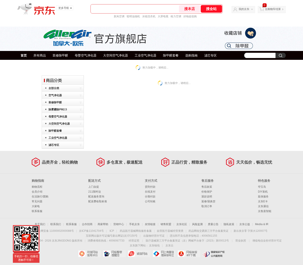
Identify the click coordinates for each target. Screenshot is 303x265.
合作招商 (87, 224)
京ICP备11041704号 (91, 230)
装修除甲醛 (60, 55)
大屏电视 (163, 16)
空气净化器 (55, 95)
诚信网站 (139, 253)
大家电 (36, 206)
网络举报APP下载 (188, 253)
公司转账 (150, 201)
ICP (112, 230)
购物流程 (37, 186)
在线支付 (150, 191)
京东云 (169, 245)
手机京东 (134, 224)
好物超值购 (190, 16)
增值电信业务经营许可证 (267, 240)
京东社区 (181, 224)
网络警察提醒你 (114, 253)
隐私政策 (229, 224)
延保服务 (263, 196)
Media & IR (261, 224)
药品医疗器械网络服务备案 (136, 230)
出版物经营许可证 (154, 235)
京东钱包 (154, 245)
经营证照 (134, 240)
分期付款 (150, 196)
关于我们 (40, 224)
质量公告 (213, 224)
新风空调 (119, 16)
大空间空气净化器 (115, 55)
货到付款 (150, 186)
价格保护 (206, 191)
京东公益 (244, 224)
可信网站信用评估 (89, 253)
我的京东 (244, 9)
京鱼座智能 (264, 211)
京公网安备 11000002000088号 (54, 230)
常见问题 (37, 201)
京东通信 (263, 206)
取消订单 (206, 206)
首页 (24, 55)
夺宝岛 (262, 186)
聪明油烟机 (133, 16)
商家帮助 (103, 224)
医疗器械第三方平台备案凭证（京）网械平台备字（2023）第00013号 (187, 240)
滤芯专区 (210, 55)
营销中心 (118, 224)
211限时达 (94, 191)
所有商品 (39, 55)
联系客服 (37, 211)
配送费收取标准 (97, 201)
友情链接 (150, 224)
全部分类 (54, 88)
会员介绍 (37, 191)
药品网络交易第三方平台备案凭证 (208, 230)
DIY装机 (263, 191)
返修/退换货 (208, 201)
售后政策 (206, 186)
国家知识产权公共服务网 (213, 253)
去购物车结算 (273, 9)
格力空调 (176, 16)
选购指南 (191, 55)
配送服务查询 (96, 196)
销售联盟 (166, 224)
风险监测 (197, 224)
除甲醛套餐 (171, 55)
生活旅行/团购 (40, 196)
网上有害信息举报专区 (164, 253)
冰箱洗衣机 (148, 16)
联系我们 (55, 224)
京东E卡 (263, 201)
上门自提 (93, 186)
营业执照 (240, 240)
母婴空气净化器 (85, 55)
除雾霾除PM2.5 (58, 109)
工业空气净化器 (145, 55)
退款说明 (206, 196)
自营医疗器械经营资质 (170, 230)
